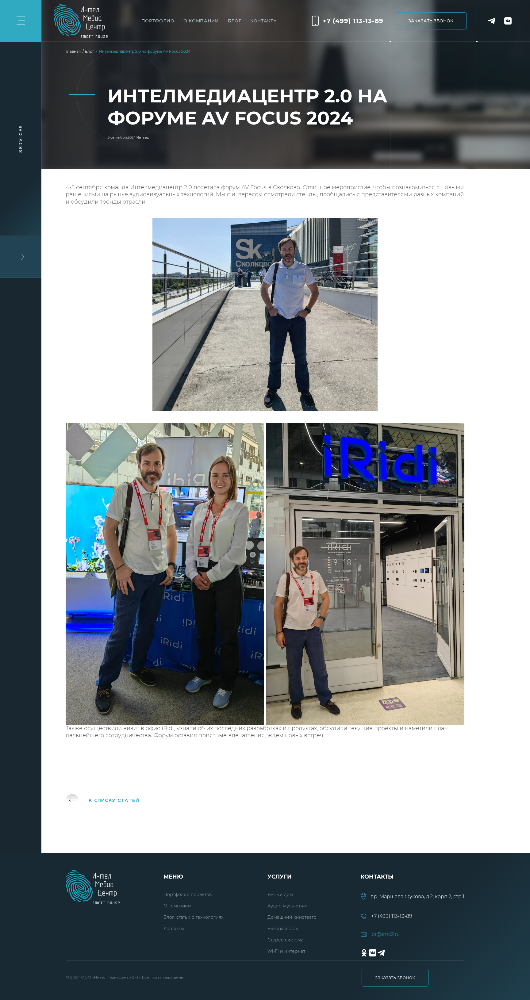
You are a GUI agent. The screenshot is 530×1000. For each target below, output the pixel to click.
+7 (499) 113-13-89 (353, 21)
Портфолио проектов (187, 894)
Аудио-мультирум (287, 906)
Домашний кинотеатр (292, 917)
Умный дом (280, 894)
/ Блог (89, 51)
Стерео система (285, 940)
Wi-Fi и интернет (286, 951)
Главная (74, 51)
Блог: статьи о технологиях (193, 917)
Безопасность (282, 928)
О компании (177, 906)
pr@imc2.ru (385, 934)
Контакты (173, 928)
